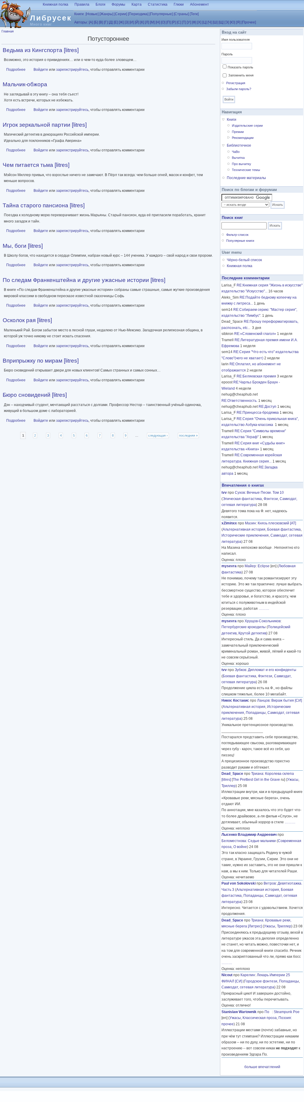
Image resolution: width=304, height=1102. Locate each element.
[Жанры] (106, 14)
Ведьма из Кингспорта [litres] (41, 50)
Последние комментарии (246, 278)
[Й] (137, 22)
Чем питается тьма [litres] (36, 165)
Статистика (157, 4)
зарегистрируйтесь (72, 70)
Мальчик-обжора (25, 84)
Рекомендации (243, 137)
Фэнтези (271, 499)
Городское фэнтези (260, 981)
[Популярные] (161, 14)
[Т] (184, 22)
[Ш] (215, 22)
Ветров (270, 883)
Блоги (100, 4)
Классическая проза (260, 1018)
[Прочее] (248, 22)
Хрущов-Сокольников (263, 621)
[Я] (238, 22)
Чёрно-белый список (244, 260)
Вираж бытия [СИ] (286, 700)
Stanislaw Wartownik (238, 1012)
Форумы (118, 4)
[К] (142, 22)
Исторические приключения (245, 535)
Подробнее (16, 70)
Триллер (228, 786)
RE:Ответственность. (239, 401)
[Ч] (210, 22)
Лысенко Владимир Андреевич (249, 835)
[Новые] (92, 14)
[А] (91, 22)
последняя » (188, 435)
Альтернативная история (244, 529)
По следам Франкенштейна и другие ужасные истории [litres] (84, 280)
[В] (101, 22)
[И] (131, 22)
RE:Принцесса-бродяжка (258, 412)
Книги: (79, 14)
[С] (179, 22)
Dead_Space (232, 774)
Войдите (41, 70)
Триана (257, 774)
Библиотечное (239, 145)
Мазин (250, 523)
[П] (168, 22)
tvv (224, 492)
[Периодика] (138, 14)
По (268, 1012)
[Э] (226, 22)
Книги (231, 119)
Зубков (240, 670)
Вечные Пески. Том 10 (265, 492)
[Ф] (194, 22)
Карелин (247, 975)
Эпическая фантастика (242, 499)
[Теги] (194, 14)
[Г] (106, 22)
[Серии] (120, 14)
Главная (7, 31)
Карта (137, 4)
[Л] (147, 22)
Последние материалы (246, 178)
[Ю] (232, 22)
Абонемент (199, 4)
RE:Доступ (267, 407)
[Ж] (121, 22)
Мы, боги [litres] (23, 246)
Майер (250, 566)
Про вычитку (241, 164)
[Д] (111, 22)
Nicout (226, 975)
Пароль (227, 54)
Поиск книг (232, 217)
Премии (238, 132)
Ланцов (263, 700)
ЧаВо (236, 151)
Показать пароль (240, 67)
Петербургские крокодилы (243, 627)
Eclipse (264, 566)
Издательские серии (247, 125)
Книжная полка (55, 4)
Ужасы (292, 779)
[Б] (96, 22)
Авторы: (81, 22)
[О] (163, 22)
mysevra (229, 566)
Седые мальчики (262, 841)
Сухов (240, 492)
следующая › (158, 435)
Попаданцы (256, 713)
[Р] (174, 22)
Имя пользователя (235, 39)
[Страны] (181, 14)
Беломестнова (233, 841)
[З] (127, 22)
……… (264, 608)
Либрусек (51, 18)
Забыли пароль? (238, 89)
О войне (240, 847)
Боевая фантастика (284, 529)
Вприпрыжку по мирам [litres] (41, 361)
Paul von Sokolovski (238, 883)
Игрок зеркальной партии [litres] (45, 125)
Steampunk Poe (287, 1012)
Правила (82, 4)
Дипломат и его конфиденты (272, 670)
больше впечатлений (262, 1067)
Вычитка (238, 157)
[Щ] (221, 22)
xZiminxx (229, 523)
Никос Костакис (235, 700)
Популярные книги (240, 240)
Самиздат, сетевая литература (247, 987)
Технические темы (246, 170)
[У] (189, 22)
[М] (152, 22)
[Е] (116, 22)
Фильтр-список (237, 234)
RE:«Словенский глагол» (255, 334)
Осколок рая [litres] (27, 320)
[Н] (158, 22)
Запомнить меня (241, 75)
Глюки (179, 4)
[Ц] (204, 22)
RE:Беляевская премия (256, 376)
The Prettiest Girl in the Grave (256, 779)
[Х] (199, 22)
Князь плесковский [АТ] (277, 523)
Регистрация (235, 83)
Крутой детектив (252, 633)
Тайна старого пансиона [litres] (44, 205)
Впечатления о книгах (243, 485)
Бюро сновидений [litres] (35, 395)
